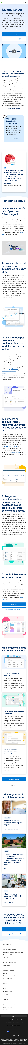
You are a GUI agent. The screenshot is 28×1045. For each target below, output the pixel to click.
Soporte (5, 999)
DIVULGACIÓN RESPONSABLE (13, 1025)
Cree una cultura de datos (9, 949)
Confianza (5, 1020)
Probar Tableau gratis (14, 929)
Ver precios (15, 138)
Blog (10, 1020)
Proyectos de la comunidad (9, 975)
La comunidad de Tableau (10, 962)
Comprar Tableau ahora (13, 934)
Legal (4, 1022)
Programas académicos (8, 981)
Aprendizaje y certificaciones (10, 1004)
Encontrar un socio (7, 991)
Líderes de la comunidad (9, 970)
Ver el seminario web (13, 39)
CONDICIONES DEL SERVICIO (12, 1022)
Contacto (5, 957)
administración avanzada (10, 446)
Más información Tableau (11, 829)
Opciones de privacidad (15, 1032)
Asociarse (5, 994)
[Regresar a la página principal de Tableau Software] (6, 2)
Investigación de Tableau (9, 954)
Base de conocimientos (8, 1002)
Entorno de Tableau (8, 978)
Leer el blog (14, 34)
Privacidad (22, 1022)
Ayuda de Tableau (7, 1007)
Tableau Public (6, 965)
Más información (14, 779)
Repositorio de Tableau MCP (13, 609)
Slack (6, 452)
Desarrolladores (16, 1020)
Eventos (5, 983)
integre (4, 373)
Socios (5, 989)
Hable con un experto (14, 108)
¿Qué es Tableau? (8, 944)
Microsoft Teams (15, 452)
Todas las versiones (7, 1010)
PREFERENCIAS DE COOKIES (14, 1028)
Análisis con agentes (8, 947)
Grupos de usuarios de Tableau (10, 968)
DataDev (5, 973)
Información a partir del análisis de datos (13, 952)
